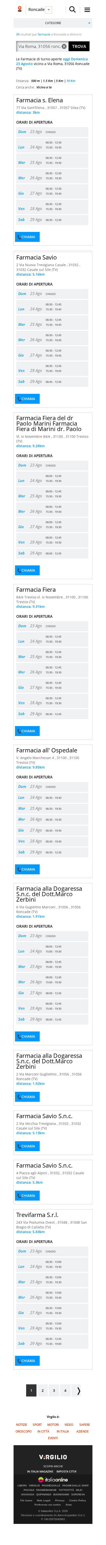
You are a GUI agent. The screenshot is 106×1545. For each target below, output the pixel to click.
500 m (35, 80)
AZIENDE (82, 1431)
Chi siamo (26, 1500)
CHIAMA (28, 236)
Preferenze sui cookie (48, 1504)
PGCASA (29, 1490)
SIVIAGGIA (27, 1494)
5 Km (59, 80)
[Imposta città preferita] (20, 9)
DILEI (79, 1490)
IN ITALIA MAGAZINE (40, 1471)
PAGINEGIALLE (51, 1485)
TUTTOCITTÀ (66, 1490)
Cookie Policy (77, 1500)
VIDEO (69, 1425)
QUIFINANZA (43, 1494)
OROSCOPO (24, 1431)
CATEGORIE (53, 23)
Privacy (60, 1500)
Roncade (36, 9)
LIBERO (22, 1485)
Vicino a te (44, 87)
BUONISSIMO (61, 1494)
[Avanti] (76, 1390)
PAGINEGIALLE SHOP (75, 1485)
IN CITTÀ (43, 1431)
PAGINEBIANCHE (46, 1490)
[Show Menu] (87, 10)
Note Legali (44, 1500)
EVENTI (53, 1438)
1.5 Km (48, 80)
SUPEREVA (78, 1494)
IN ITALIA (63, 1431)
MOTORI (53, 1425)
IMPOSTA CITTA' (66, 1471)
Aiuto (69, 1504)
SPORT (37, 1425)
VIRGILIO (34, 1485)
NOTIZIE (21, 1425)
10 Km (70, 80)
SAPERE (84, 1425)
